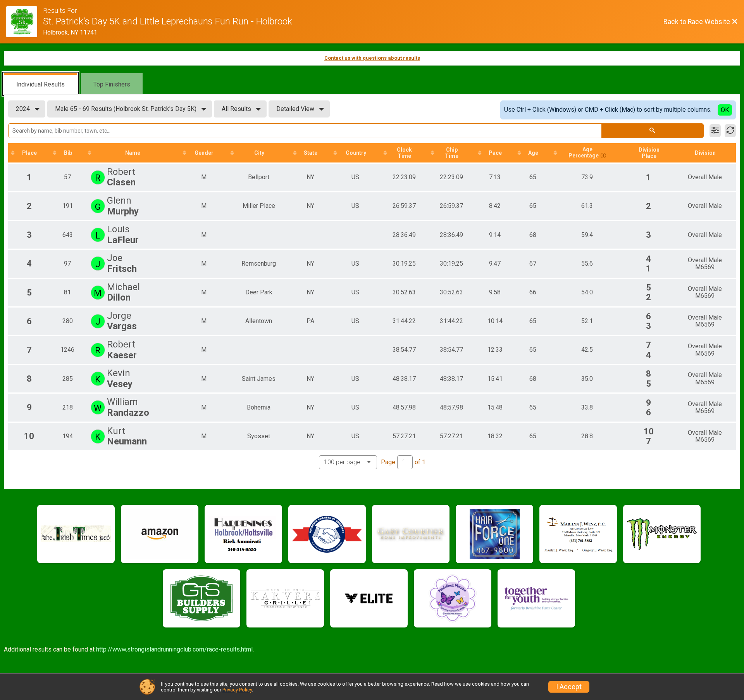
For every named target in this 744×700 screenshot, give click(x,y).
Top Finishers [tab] (111, 84)
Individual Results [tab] (40, 84)
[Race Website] (24, 21)
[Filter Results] (715, 130)
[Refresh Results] (730, 130)
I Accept (569, 687)
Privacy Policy (237, 690)
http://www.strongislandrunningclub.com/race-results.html (174, 649)
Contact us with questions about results (372, 58)
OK (725, 110)
